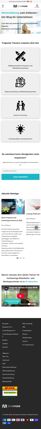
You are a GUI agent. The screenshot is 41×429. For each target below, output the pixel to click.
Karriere (25, 341)
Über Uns (5, 356)
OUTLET (5, 347)
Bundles (4, 340)
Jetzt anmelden (20, 177)
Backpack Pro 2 (7, 327)
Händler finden (27, 337)
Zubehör (5, 343)
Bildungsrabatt (6, 381)
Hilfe (23, 327)
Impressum (5, 360)
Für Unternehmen (28, 345)
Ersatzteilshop (26, 330)
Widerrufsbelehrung (8, 371)
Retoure (25, 334)
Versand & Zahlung (8, 374)
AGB (3, 363)
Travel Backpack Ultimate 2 (10, 335)
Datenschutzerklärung (9, 367)
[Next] (36, 228)
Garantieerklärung (8, 378)
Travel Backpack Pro (8, 330)
